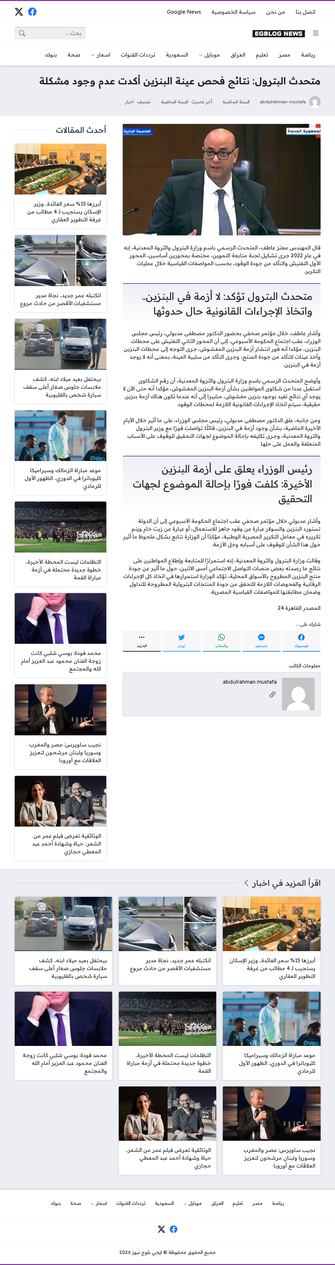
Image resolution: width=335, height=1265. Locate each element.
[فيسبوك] (32, 11)
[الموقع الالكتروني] (272, 695)
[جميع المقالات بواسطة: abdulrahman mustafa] (298, 693)
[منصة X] (19, 11)
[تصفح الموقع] (316, 33)
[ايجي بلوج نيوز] (279, 33)
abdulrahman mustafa (283, 101)
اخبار (129, 101)
